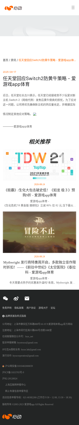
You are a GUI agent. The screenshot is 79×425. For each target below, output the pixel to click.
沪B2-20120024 (9, 378)
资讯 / (15, 60)
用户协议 (31, 308)
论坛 (53, 308)
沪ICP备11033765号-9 (13, 372)
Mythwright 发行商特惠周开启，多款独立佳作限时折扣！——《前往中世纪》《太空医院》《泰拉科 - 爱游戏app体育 (39, 267)
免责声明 (7, 308)
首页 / (7, 60)
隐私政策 (19, 308)
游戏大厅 (43, 308)
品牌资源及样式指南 (15, 316)
